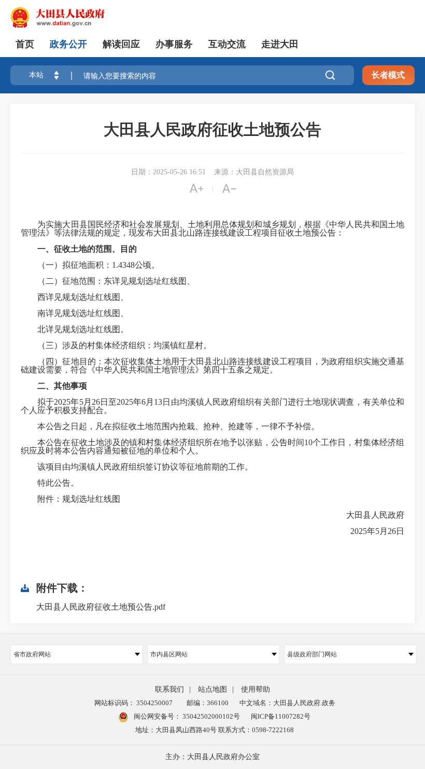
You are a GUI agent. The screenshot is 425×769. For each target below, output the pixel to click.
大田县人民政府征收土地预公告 (212, 129)
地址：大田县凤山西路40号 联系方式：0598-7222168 (214, 730)
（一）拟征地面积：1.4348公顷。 (90, 265)
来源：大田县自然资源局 (254, 172)
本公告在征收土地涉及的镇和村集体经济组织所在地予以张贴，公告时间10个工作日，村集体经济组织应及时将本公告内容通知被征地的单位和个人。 (212, 446)
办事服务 (174, 44)
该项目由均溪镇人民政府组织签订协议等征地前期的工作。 (137, 467)
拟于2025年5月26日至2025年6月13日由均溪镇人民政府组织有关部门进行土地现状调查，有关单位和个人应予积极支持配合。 (212, 406)
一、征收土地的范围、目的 (87, 248)
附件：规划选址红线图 (70, 499)
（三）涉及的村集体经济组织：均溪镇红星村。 (116, 345)
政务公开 (68, 44)
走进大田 (280, 44)
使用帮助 (255, 689)
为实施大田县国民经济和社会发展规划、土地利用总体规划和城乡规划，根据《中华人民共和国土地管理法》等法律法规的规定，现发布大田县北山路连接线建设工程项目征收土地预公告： (212, 229)
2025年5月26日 (369, 531)
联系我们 (169, 689)
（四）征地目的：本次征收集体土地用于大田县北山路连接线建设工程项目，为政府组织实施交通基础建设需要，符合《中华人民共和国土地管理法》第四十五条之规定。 (212, 366)
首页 (25, 44)
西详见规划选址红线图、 (75, 297)
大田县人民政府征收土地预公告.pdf (100, 606)
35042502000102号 (210, 716)
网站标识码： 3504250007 (133, 703)
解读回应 (121, 44)
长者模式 (388, 75)
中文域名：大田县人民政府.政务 (287, 703)
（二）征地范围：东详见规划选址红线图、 (108, 281)
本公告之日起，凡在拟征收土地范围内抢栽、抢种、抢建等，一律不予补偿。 (170, 426)
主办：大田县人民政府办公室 (212, 757)
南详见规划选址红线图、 (75, 313)
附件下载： (62, 588)
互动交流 (227, 44)
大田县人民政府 (367, 515)
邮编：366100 (206, 703)
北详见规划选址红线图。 (75, 329)
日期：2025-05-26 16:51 (168, 172)
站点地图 (212, 689)
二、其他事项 (62, 385)
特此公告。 (50, 483)
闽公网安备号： (186, 716)
